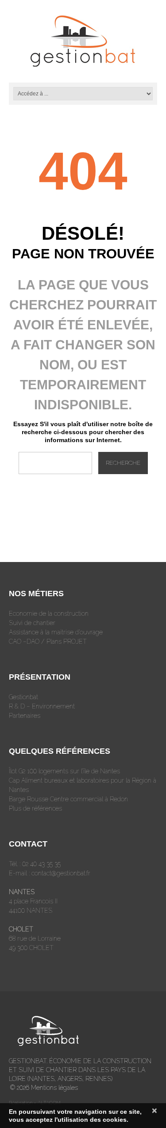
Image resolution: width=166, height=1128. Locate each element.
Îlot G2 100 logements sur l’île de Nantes (64, 771)
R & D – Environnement (42, 706)
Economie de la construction (49, 613)
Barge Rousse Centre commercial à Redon (68, 799)
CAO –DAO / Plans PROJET (48, 641)
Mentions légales (54, 1087)
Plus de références (35, 808)
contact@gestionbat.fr (60, 873)
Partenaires (24, 715)
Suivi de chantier (32, 622)
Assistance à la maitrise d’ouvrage (56, 632)
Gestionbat (23, 697)
